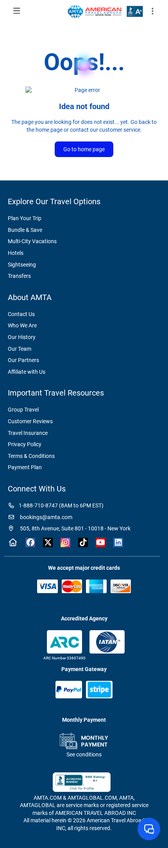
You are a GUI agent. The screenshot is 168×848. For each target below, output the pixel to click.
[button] (152, 11)
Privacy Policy (24, 444)
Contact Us (21, 314)
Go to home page (84, 149)
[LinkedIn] (118, 542)
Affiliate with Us (26, 372)
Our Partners (23, 360)
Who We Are (22, 325)
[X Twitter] (48, 542)
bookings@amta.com (45, 517)
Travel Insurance (28, 433)
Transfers (19, 276)
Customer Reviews (30, 421)
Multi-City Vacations (32, 241)
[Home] (13, 542)
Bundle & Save (25, 230)
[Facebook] (30, 542)
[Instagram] (65, 542)
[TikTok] (83, 542)
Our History (22, 337)
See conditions (84, 754)
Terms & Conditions (31, 456)
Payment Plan (25, 467)
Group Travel (23, 409)
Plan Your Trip (24, 218)
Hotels (15, 253)
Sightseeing (22, 264)
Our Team (19, 349)
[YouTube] (100, 542)
